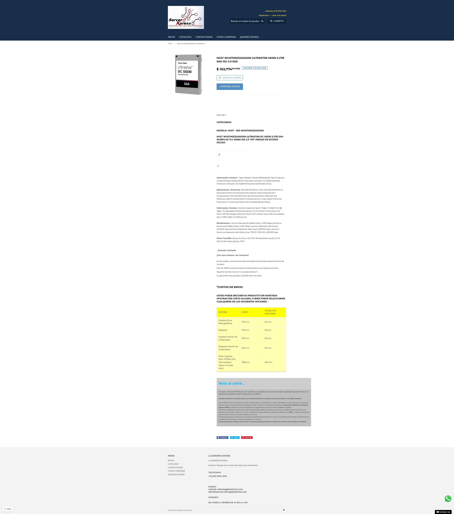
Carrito (278, 21)
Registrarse (263, 15)
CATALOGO (185, 37)
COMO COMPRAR (226, 37)
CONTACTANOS (204, 37)
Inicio (170, 43)
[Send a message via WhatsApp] (448, 498)
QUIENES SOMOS (249, 37)
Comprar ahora (230, 86)
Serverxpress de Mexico (183, 510)
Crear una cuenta (279, 15)
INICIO (171, 37)
